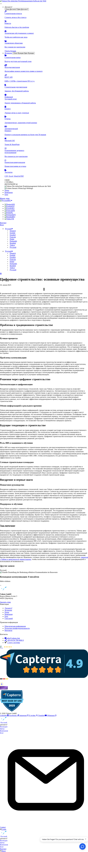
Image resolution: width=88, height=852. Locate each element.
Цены (2, 729)
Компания (4, 731)
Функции (3, 727)
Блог (2, 733)
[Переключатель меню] (1, 3)
